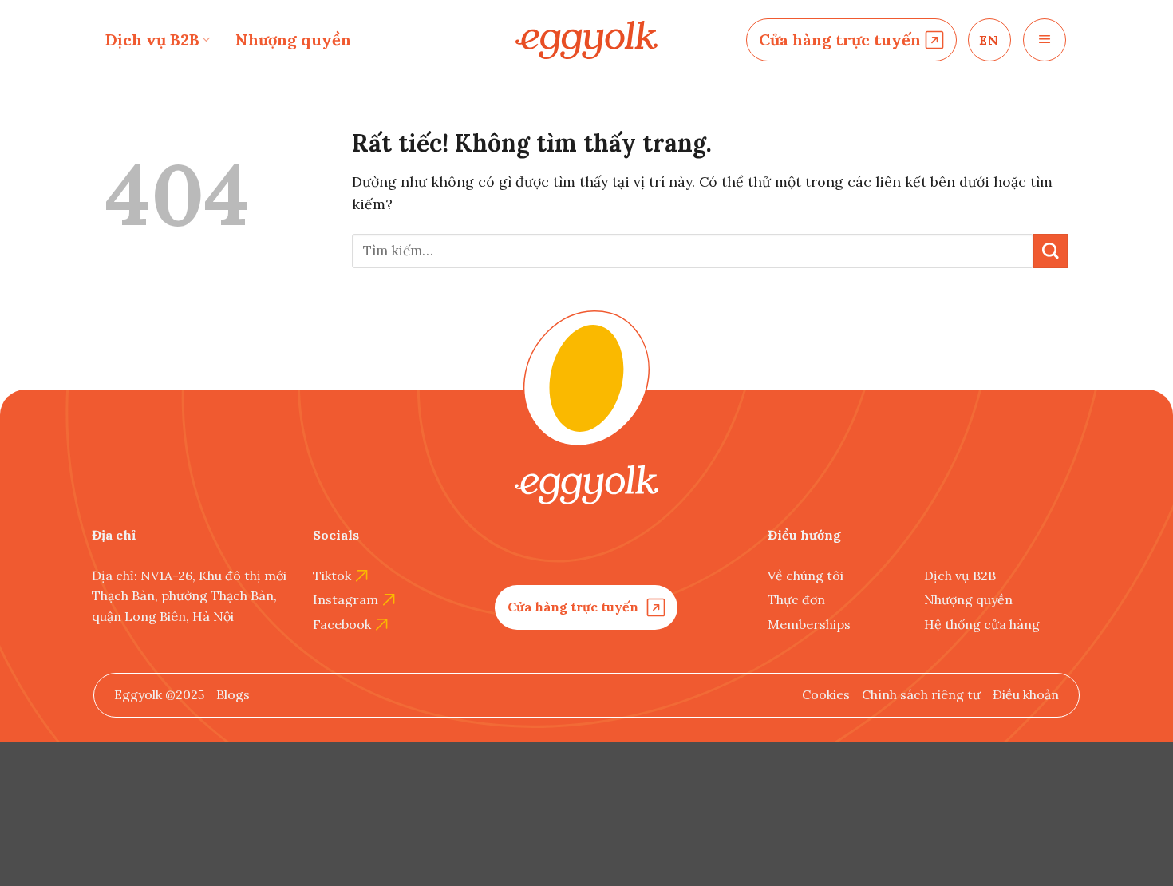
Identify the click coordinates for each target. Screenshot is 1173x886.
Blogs (233, 694)
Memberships (809, 624)
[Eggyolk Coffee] (586, 40)
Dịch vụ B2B (152, 39)
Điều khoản (1026, 694)
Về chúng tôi (805, 575)
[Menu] (1044, 39)
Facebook (342, 624)
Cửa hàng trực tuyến (840, 39)
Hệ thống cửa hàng (982, 624)
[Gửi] (1050, 251)
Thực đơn (796, 599)
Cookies (826, 694)
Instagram (345, 599)
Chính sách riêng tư (921, 694)
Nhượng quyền (293, 39)
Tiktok (332, 575)
